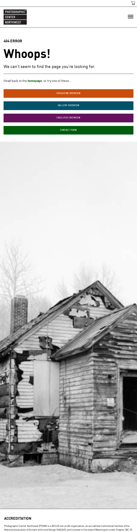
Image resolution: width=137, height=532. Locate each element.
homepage (35, 81)
